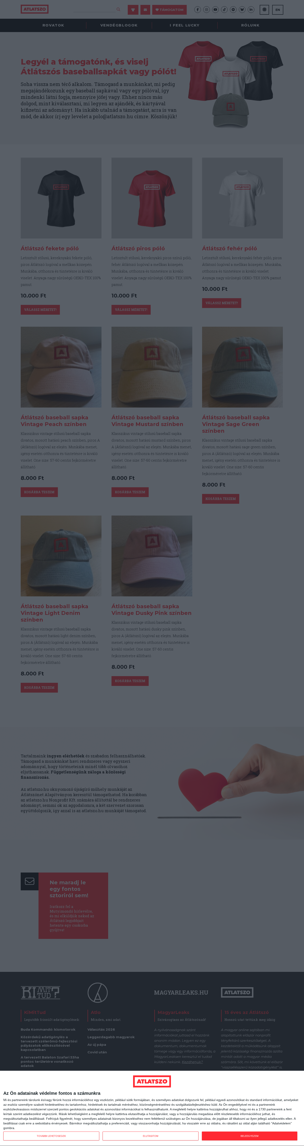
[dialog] (152, 1108)
